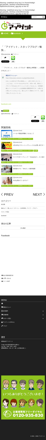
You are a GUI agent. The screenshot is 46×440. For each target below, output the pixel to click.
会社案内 (5, 311)
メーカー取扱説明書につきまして (23, 133)
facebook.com (6, 104)
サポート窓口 (7, 318)
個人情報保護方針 (8, 275)
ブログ (5, 326)
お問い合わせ (7, 278)
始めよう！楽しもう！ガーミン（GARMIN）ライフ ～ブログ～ (17, 138)
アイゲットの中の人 (9, 322)
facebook (6, 110)
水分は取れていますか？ (20, 180)
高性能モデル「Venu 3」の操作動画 (24, 168)
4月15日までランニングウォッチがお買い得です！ (29, 145)
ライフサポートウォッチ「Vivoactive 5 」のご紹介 (29, 157)
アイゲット (16, 54)
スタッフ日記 (5, 212)
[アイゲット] (17, 26)
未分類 (35, 150)
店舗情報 (5, 314)
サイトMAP (6, 281)
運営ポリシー (7, 307)
